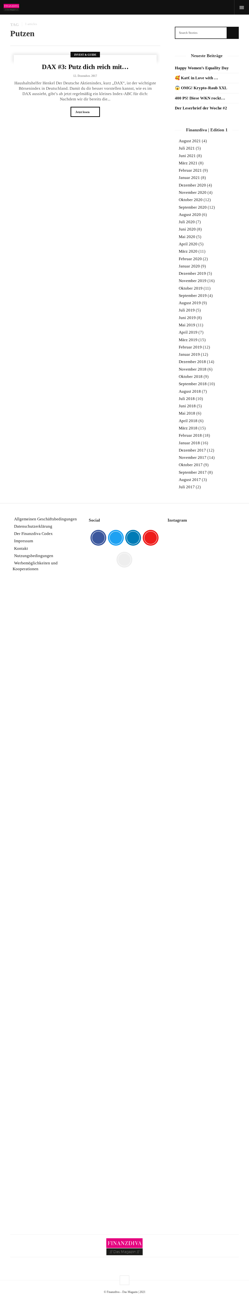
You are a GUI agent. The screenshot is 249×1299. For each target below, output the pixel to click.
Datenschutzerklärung (33, 526)
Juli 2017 (187, 487)
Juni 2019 (187, 317)
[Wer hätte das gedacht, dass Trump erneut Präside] (203, 819)
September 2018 (193, 384)
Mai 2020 (187, 236)
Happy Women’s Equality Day (202, 68)
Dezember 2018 (192, 361)
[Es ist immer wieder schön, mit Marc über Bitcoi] (203, 606)
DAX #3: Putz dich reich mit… (85, 67)
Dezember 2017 (192, 450)
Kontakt (21, 548)
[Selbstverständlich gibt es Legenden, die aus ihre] (228, 1074)
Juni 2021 (187, 155)
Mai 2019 (187, 325)
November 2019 (192, 280)
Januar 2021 (189, 177)
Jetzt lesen (82, 112)
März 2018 (188, 428)
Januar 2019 (189, 354)
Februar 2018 (190, 435)
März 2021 (188, 163)
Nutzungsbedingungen (33, 555)
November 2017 (192, 457)
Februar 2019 (190, 347)
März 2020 (188, 251)
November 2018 (192, 369)
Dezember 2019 (192, 273)
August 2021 (190, 141)
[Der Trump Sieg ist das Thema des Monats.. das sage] (228, 783)
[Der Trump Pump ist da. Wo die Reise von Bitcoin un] (203, 1089)
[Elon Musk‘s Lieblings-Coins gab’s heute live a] (179, 580)
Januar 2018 (189, 443)
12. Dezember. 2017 (85, 76)
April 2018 (188, 420)
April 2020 (188, 244)
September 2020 (193, 207)
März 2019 (188, 340)
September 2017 (193, 472)
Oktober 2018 (191, 376)
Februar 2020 (190, 259)
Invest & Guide (85, 54)
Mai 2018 (187, 413)
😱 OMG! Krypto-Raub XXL (201, 88)
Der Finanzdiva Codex (33, 533)
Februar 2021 (190, 170)
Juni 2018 (187, 406)
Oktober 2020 (191, 199)
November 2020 (192, 192)
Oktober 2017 (191, 465)
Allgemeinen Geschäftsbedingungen (45, 519)
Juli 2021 (187, 148)
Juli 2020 (187, 222)
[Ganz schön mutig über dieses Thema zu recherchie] (179, 1119)
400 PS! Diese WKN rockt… (200, 98)
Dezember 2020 (192, 185)
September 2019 (193, 295)
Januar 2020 (189, 266)
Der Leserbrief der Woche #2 (201, 108)
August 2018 (190, 391)
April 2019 (188, 332)
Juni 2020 (187, 229)
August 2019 (190, 303)
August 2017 (190, 479)
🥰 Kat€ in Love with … (196, 78)
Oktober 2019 (191, 288)
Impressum (23, 541)
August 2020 (190, 214)
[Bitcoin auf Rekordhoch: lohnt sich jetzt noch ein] (179, 887)
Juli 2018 (187, 398)
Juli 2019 (187, 310)
